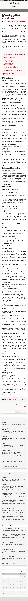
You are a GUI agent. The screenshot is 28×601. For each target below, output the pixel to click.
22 (20, 584)
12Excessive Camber (8, 58)
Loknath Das (22, 21)
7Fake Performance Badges (9, 66)
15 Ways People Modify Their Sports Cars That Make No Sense (11, 17)
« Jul (3, 593)
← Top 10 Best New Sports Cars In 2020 (10, 407)
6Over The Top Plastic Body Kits (10, 67)
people (22, 399)
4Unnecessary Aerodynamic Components (12, 70)
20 (13, 584)
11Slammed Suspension (8, 60)
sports (3, 401)
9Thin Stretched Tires (8, 63)
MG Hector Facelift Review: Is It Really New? (12, 458)
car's (10, 399)
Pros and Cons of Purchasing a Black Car (12, 455)
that (6, 401)
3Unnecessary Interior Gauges (10, 71)
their (9, 401)
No (19, 399)
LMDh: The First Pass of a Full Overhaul (11, 419)
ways (11, 401)
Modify (16, 399)
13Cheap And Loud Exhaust (9, 57)
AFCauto (14, 3)
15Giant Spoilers (7, 53)
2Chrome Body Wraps (8, 73)
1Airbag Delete (6, 74)
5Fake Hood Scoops (7, 69)
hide (16, 50)
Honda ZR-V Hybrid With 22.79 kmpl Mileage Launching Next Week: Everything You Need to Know (13, 461)
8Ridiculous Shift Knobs (8, 64)
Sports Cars (11, 398)
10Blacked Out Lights (8, 61)
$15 (8, 399)
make (13, 399)
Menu (15, 10)
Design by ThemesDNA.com (20, 599)
